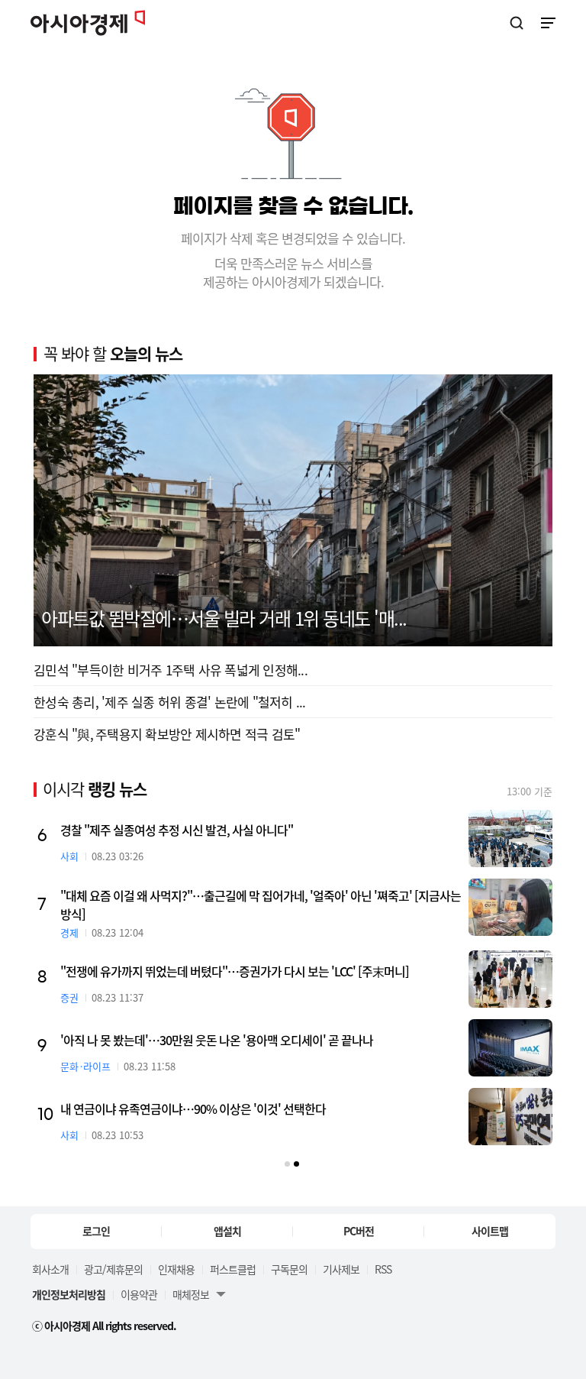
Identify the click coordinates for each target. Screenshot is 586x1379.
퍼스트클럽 (233, 1269)
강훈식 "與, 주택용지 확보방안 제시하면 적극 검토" (167, 733)
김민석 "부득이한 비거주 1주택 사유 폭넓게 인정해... (170, 669)
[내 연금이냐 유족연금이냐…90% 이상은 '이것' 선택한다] (510, 1116)
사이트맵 (490, 1230)
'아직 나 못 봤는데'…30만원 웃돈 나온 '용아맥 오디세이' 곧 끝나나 (216, 1040)
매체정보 (190, 1294)
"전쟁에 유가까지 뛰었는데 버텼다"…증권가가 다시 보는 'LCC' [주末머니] (234, 971)
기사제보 (341, 1269)
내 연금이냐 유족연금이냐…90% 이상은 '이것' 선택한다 (193, 1108)
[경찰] (510, 838)
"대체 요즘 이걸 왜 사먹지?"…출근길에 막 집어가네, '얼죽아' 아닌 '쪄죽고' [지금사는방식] (260, 904)
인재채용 (176, 1269)
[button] (287, 1164)
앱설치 (227, 1230)
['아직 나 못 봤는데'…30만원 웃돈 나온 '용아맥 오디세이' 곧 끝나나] (510, 1047)
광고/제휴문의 (113, 1269)
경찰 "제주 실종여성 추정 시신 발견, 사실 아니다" (176, 830)
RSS (383, 1269)
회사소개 (50, 1269)
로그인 (96, 1230)
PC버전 (358, 1230)
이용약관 (139, 1294)
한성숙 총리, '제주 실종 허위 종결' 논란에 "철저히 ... (170, 701)
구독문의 (289, 1269)
